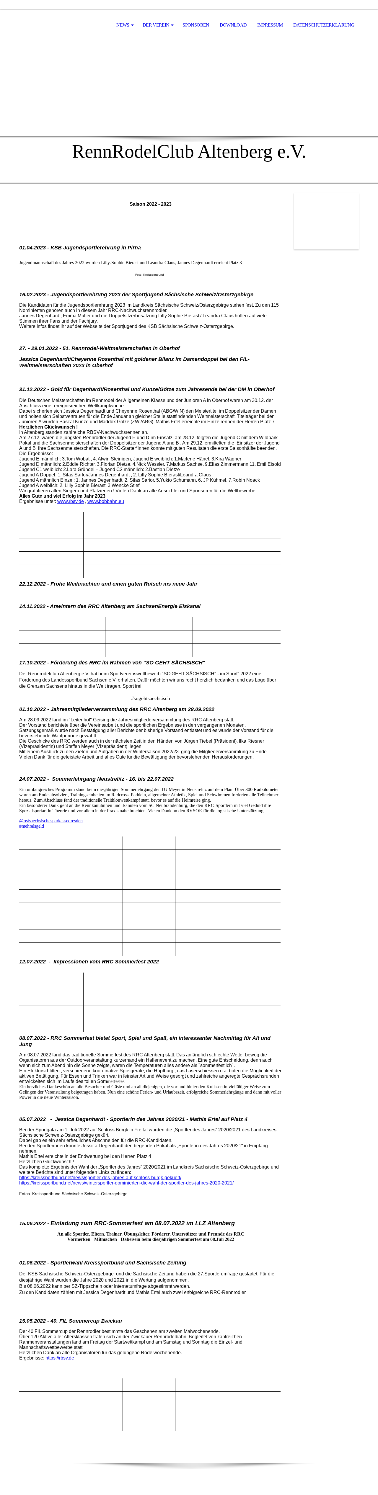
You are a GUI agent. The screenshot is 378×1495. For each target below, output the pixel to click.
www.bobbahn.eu (105, 501)
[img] (48, 25)
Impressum (270, 24)
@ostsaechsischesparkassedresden (51, 820)
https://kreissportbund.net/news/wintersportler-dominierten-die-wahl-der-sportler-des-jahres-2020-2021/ (126, 1182)
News (122, 24)
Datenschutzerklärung (323, 24)
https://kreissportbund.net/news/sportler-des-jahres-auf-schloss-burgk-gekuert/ (100, 1177)
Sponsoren (196, 24)
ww (60, 501)
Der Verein (156, 24)
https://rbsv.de (59, 1357)
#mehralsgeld (31, 826)
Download (233, 24)
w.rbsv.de (74, 501)
